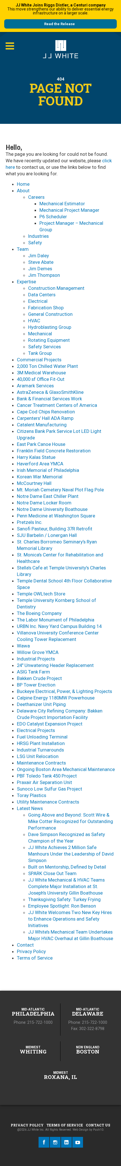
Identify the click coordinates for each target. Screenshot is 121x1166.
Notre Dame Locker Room (44, 503)
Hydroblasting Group (49, 327)
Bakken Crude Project (39, 678)
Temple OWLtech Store (41, 594)
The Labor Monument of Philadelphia (55, 620)
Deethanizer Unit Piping (41, 704)
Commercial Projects (39, 359)
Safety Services (44, 346)
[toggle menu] (10, 46)
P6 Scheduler (53, 216)
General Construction (50, 314)
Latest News (30, 808)
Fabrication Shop (46, 307)
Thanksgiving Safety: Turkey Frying (64, 899)
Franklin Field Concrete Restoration (54, 451)
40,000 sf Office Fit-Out (40, 379)
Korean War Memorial (39, 477)
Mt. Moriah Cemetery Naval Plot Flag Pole (60, 490)
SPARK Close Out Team (52, 873)
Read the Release (59, 24)
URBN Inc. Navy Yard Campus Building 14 (59, 626)
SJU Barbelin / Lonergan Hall (47, 535)
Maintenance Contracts (41, 763)
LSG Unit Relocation (38, 756)
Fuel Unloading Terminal (42, 737)
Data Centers (41, 294)
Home (23, 184)
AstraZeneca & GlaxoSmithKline (50, 392)
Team (23, 249)
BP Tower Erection (36, 685)
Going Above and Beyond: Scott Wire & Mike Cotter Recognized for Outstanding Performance (70, 821)
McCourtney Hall (34, 483)
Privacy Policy (31, 951)
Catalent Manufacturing (42, 424)
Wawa (23, 646)
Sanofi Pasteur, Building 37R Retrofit (54, 529)
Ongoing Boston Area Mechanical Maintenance (66, 769)
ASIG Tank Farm (33, 672)
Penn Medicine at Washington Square (56, 516)
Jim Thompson (44, 275)
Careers (36, 197)
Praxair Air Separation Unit (44, 782)
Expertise (26, 281)
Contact (25, 945)
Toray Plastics (31, 795)
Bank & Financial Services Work (49, 398)
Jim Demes (40, 268)
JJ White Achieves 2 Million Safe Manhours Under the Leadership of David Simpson (71, 854)
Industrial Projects (36, 659)
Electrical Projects (36, 730)
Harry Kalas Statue (36, 457)
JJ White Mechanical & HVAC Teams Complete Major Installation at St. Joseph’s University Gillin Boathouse (66, 886)
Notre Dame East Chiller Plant (48, 496)
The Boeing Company (39, 613)
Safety (35, 242)
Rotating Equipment (49, 340)
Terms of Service (35, 958)
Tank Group (40, 353)
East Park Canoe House (41, 444)
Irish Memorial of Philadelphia (48, 470)
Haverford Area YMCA (40, 464)
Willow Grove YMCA (38, 652)
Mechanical (40, 333)
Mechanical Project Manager (69, 210)
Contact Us (98, 1125)
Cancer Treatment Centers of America (57, 405)
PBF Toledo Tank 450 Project (47, 776)
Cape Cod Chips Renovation (46, 411)
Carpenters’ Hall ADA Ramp (45, 418)
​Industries (38, 236)
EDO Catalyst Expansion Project (49, 724)
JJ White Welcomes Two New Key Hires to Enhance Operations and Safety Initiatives (70, 919)
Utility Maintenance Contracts (48, 802)
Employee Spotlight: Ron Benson (62, 906)
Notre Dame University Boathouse (52, 509)
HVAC (34, 320)
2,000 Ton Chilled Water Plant (47, 366)
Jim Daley (38, 255)
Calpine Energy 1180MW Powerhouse (56, 698)
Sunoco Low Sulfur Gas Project (49, 789)
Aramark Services (35, 385)
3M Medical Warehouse (41, 372)
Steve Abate (40, 262)
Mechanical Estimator (62, 203)
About (23, 190)
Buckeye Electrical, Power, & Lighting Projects (64, 691)
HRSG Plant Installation (41, 743)
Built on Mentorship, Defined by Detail (67, 867)
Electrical (38, 301)
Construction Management (56, 288)
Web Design (80, 1130)
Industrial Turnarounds (40, 750)
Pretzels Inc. (29, 522)
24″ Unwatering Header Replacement (55, 665)
